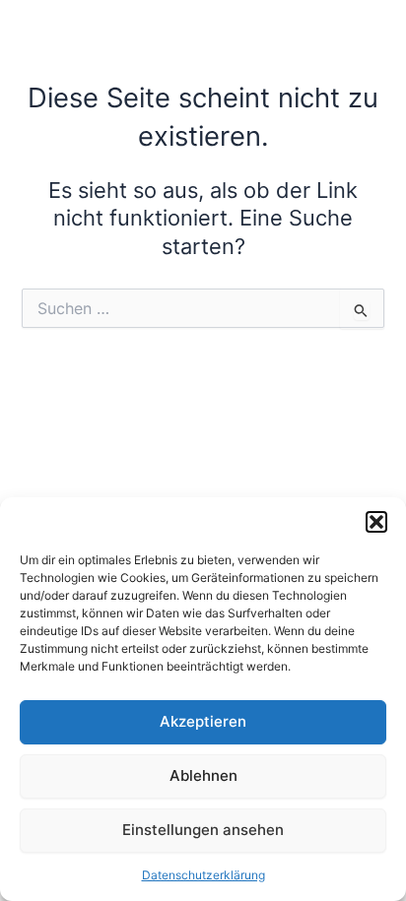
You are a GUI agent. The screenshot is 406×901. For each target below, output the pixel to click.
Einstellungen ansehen (203, 829)
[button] (376, 522)
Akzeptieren (203, 721)
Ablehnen (203, 775)
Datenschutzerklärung (203, 875)
